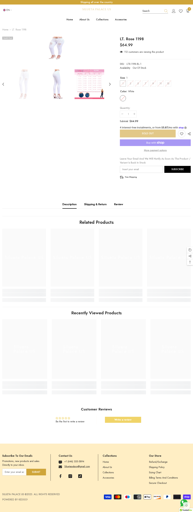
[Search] (155, 11)
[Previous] (3, 84)
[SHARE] (188, 133)
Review (118, 204)
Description (69, 204)
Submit (36, 472)
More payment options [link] (155, 150)
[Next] (110, 84)
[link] (24, 295)
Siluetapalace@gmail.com (77, 466)
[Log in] (174, 11)
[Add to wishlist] (181, 133)
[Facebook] (60, 476)
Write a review (122, 419)
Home (5, 29)
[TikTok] (80, 476)
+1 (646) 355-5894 (74, 461)
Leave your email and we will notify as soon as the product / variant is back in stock (155, 160)
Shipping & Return (95, 204)
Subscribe (177, 169)
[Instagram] (70, 476)
